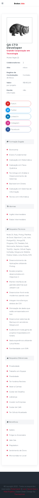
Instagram (15, 123)
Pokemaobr (16, 489)
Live (24, 489)
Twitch (13, 104)
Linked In (15, 116)
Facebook (15, 129)
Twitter (14, 110)
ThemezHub (19, 494)
